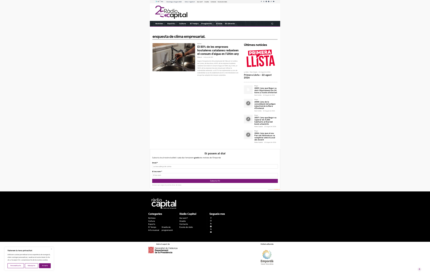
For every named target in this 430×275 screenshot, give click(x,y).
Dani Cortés (257, 95)
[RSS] (210, 224)
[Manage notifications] (419, 269)
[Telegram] (268, 1)
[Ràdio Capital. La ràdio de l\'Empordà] (171, 12)
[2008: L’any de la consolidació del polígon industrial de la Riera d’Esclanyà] (248, 103)
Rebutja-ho (31, 265)
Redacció (199, 57)
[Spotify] (266, 1)
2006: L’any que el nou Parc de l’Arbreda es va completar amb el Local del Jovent (264, 136)
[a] (192, 203)
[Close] (51, 249)
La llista (246, 72)
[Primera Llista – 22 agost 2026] (260, 59)
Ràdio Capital (258, 126)
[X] (210, 229)
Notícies (199, 44)
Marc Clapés (253, 72)
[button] (272, 23)
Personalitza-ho (15, 265)
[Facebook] (261, 1)
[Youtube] (273, 1)
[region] (29, 259)
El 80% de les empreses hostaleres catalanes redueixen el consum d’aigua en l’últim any (218, 50)
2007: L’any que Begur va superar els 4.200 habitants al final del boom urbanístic (265, 121)
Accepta (45, 265)
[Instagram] (263, 1)
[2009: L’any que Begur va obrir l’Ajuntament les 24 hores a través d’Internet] (248, 89)
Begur (256, 86)
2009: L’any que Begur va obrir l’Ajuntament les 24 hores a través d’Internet (265, 90)
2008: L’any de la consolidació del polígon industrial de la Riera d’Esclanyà (265, 105)
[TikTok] (271, 1)
